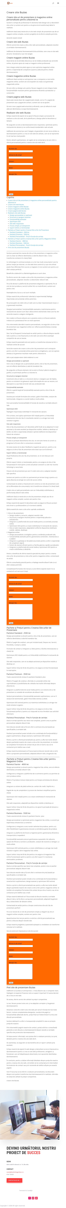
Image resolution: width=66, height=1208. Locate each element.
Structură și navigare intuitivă (20, 217)
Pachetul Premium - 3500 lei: (19, 234)
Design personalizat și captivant (21, 215)
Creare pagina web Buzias (17, 211)
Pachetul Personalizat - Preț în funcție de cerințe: (26, 236)
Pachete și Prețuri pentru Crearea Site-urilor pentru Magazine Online (32, 239)
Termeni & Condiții (25, 1190)
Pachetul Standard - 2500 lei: (19, 232)
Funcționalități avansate (18, 219)
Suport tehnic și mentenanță (20, 228)
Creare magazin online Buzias (18, 207)
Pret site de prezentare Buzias (18, 247)
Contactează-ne (13, 1180)
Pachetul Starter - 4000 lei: (19, 241)
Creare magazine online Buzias (18, 209)
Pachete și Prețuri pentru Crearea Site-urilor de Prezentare (28, 230)
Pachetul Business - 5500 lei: (19, 243)
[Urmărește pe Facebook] (29, 1198)
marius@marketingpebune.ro (15, 1172)
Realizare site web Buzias (17, 213)
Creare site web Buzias (16, 205)
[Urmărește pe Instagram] (33, 1198)
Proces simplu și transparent (20, 226)
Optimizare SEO (15, 221)
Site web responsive (17, 224)
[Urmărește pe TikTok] (36, 1198)
